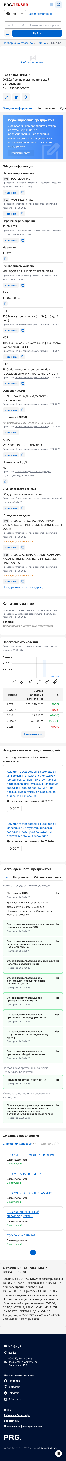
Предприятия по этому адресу (23, 587)
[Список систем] (51, 4)
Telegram (13, 1392)
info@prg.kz (15, 1346)
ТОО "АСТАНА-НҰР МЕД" (24, 1174)
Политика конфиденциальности (23, 1426)
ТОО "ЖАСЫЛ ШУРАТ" (22, 1235)
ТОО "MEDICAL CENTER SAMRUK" (29, 1193)
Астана (41, 43)
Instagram (14, 1386)
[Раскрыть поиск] (7, 33)
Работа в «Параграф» (17, 1415)
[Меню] (58, 1453)
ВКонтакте (14, 1399)
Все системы (11, 1420)
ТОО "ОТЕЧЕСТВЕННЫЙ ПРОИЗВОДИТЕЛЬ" (23, 1214)
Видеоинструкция (40, 13)
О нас (7, 1409)
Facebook (14, 1380)
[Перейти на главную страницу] (16, 4)
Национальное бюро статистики (31, 324)
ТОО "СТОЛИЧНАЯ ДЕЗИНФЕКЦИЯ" (31, 1155)
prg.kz (12, 1352)
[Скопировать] (22, 192)
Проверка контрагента (18, 43)
